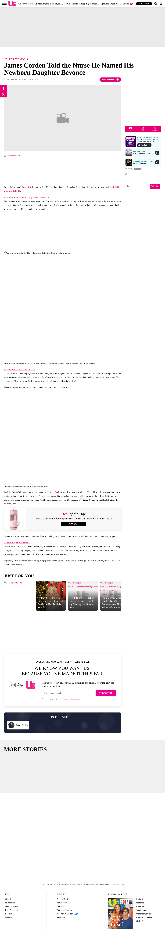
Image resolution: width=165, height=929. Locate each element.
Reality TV (115, 3)
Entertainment (42, 3)
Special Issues (141, 910)
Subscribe (144, 4)
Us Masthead (10, 903)
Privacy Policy (76, 699)
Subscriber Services (144, 914)
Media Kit (8, 914)
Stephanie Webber (13, 79)
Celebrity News (25, 3)
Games (93, 3)
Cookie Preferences (64, 910)
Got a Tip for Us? (11, 906)
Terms (66, 699)
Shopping (84, 3)
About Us (8, 899)
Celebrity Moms (16, 59)
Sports (75, 3)
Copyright (60, 906)
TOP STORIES (109, 79)
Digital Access (141, 899)
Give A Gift (140, 906)
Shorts (126, 3)
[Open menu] (4, 3)
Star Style (55, 3)
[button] (155, 3)
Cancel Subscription (144, 917)
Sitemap (8, 917)
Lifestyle (65, 3)
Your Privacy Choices (65, 914)
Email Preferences (12, 910)
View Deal (73, 524)
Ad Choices (61, 917)
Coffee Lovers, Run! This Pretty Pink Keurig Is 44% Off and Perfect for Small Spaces (73, 518)
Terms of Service (63, 899)
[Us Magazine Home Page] (12, 4)
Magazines (103, 3)
